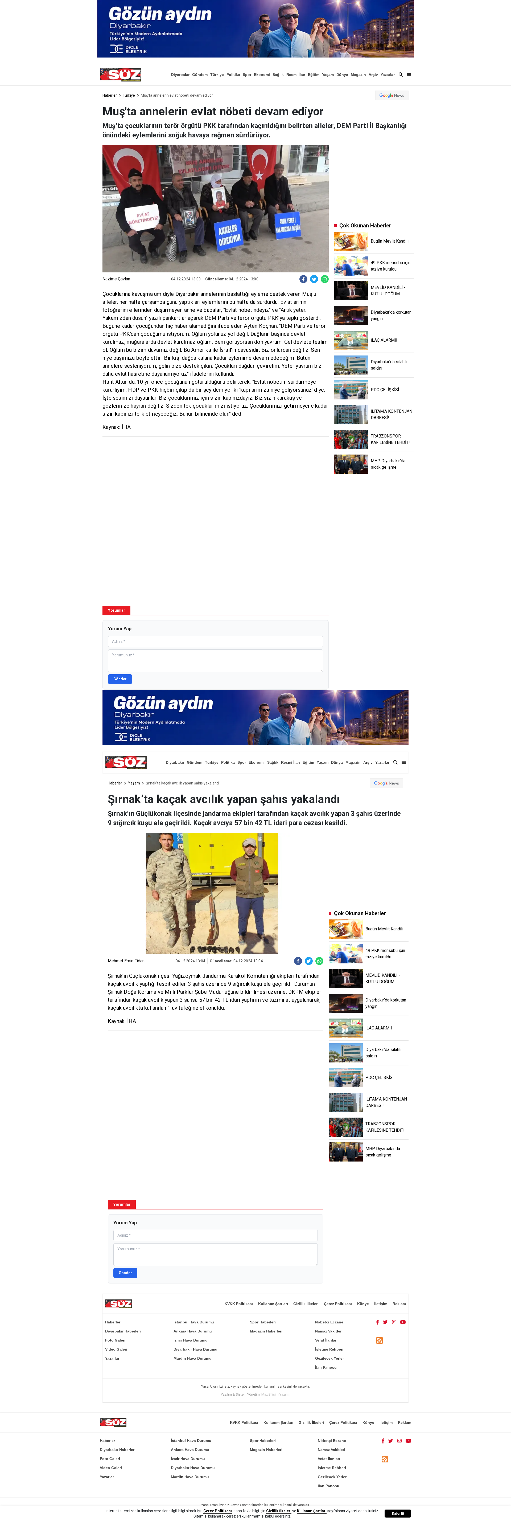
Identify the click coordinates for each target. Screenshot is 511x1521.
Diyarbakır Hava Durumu (195, 1349)
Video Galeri (116, 1349)
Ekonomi (262, 74)
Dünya (342, 74)
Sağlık (278, 74)
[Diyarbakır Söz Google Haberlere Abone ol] (392, 95)
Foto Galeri (115, 1340)
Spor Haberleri (263, 1322)
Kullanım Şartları (273, 1304)
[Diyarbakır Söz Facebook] (377, 1322)
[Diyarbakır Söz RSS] (379, 1340)
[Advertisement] (215, 479)
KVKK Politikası (239, 1304)
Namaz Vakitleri (329, 1331)
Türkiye (217, 74)
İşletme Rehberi (329, 1349)
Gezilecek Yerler (329, 1358)
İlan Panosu (326, 1367)
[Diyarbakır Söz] (120, 74)
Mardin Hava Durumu (193, 1358)
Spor (247, 74)
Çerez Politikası (338, 1304)
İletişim (380, 1304)
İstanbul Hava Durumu (194, 1322)
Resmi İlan (295, 74)
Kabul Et (398, 1513)
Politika (233, 74)
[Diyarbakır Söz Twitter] (385, 1322)
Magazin (358, 74)
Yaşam (328, 74)
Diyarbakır (180, 74)
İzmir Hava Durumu (191, 1340)
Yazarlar (388, 74)
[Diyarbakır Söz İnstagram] (394, 1322)
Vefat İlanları (326, 1340)
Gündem (200, 74)
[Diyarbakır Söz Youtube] (403, 1322)
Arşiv (373, 74)
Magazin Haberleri (266, 1331)
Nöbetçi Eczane (329, 1322)
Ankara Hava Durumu (193, 1331)
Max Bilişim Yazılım (275, 1394)
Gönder (120, 679)
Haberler (109, 95)
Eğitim (313, 74)
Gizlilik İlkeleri (306, 1304)
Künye (363, 1304)
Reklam (399, 1304)
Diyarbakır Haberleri (123, 1331)
